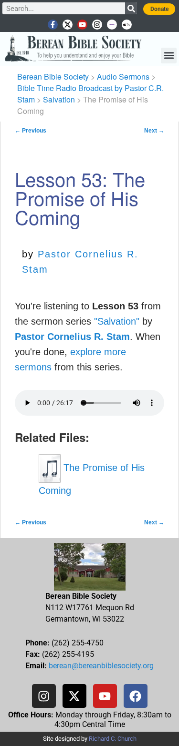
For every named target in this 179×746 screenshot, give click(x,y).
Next (154, 130)
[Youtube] (82, 25)
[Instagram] (97, 25)
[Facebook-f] (53, 25)
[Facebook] (135, 696)
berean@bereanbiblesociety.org (101, 665)
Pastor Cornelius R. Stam (72, 336)
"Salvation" (116, 321)
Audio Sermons (123, 76)
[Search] (131, 8)
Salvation (59, 99)
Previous (30, 130)
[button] (169, 55)
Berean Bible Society (53, 76)
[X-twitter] (68, 25)
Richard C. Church (113, 738)
